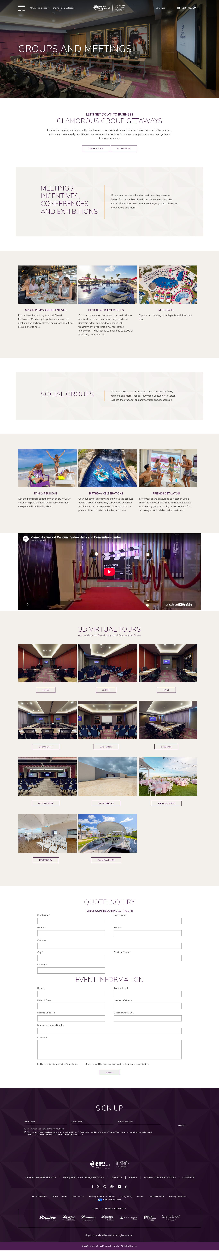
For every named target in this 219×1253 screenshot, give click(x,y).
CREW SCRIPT (45, 746)
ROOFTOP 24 (45, 859)
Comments (42, 1037)
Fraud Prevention (39, 1197)
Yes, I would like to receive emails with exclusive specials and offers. (118, 1064)
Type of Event (121, 988)
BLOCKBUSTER (45, 803)
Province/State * (122, 952)
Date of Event (44, 1000)
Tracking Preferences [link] (178, 1196)
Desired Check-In (46, 1013)
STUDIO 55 (166, 746)
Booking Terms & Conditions (102, 1197)
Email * (117, 927)
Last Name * (120, 915)
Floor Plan (123, 147)
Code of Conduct (59, 1197)
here (141, 319)
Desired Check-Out (123, 1013)
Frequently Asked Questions (83, 1177)
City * (40, 952)
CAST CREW (106, 746)
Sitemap (140, 1197)
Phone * (41, 927)
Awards (116, 1177)
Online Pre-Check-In (39, 8)
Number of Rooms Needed (50, 1025)
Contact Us (78, 1134)
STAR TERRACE (106, 803)
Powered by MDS (156, 1197)
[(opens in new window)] (47, 1218)
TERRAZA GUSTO (166, 803)
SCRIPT (106, 689)
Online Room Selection (64, 8)
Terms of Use (78, 1197)
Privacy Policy (71, 1064)
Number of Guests (123, 1000)
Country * (42, 964)
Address (41, 940)
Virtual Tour (96, 147)
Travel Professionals (41, 1177)
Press (133, 1177)
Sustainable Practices (160, 1177)
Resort (40, 988)
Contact (188, 1177)
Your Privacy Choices (111, 1200)
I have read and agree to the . (59, 1064)
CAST (167, 689)
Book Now (186, 8)
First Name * (43, 915)
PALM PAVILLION (106, 859)
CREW (46, 689)
